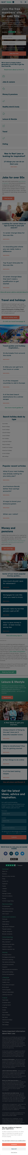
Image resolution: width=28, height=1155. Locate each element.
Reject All (14, 1148)
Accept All (14, 1144)
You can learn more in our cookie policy (14, 1140)
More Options (14, 1152)
